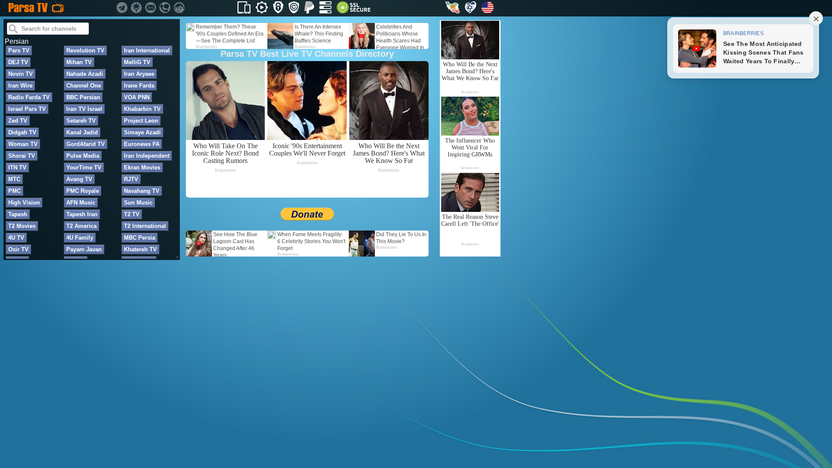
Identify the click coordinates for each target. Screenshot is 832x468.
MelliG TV (137, 62)
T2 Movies (22, 226)
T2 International (145, 226)
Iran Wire (20, 85)
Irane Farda (139, 85)
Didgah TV (22, 132)
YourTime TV (83, 167)
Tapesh (17, 214)
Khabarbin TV (142, 109)
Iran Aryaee (139, 74)
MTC (14, 179)
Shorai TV (21, 156)
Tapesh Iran (82, 214)
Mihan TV (79, 62)
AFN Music (80, 202)
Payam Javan (84, 249)
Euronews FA (141, 144)
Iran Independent (146, 156)
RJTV (131, 179)
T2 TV (132, 214)
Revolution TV (85, 50)
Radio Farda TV (29, 97)
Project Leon (141, 120)
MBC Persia (139, 237)
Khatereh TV (140, 249)
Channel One (83, 85)
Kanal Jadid (82, 132)
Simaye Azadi (142, 132)
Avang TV (79, 179)
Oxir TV (18, 249)
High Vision (24, 202)
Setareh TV (81, 120)
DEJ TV (18, 62)
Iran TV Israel (84, 109)
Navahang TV (141, 191)
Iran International (147, 50)
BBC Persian (83, 97)
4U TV (16, 237)
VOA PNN (137, 97)
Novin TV (20, 74)
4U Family (79, 237)
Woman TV (23, 144)
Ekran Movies (142, 167)
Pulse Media (82, 156)
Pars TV (18, 50)
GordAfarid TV (85, 144)
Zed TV (17, 120)
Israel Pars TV (27, 109)
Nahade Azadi (84, 74)
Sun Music (138, 202)
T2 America (81, 226)
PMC (14, 191)
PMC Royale (82, 191)
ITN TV (17, 167)
